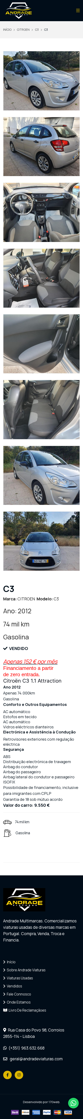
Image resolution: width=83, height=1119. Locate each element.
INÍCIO (7, 30)
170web (54, 1102)
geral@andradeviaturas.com (35, 1059)
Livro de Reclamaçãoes (26, 1010)
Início (11, 961)
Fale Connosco (18, 994)
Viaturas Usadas (19, 978)
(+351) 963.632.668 (25, 1048)
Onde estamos (18, 1002)
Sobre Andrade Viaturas (26, 970)
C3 (37, 30)
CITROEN (23, 30)
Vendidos (14, 986)
